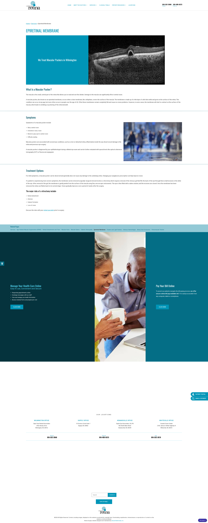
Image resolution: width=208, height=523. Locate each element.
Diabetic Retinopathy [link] (87, 229)
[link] (2, 264)
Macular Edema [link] (75, 229)
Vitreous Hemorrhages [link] (129, 229)
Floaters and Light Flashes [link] (114, 229)
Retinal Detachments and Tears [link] (51, 229)
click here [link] (16, 307)
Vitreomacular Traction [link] (157, 229)
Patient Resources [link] (118, 5)
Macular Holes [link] (65, 229)
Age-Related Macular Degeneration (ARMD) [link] (29, 229)
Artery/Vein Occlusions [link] (143, 229)
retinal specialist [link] (48, 210)
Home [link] (69, 5)
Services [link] (93, 5)
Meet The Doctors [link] (80, 5)
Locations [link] (131, 5)
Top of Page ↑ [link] (104, 501)
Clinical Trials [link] (104, 5)
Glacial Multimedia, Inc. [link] (118, 520)
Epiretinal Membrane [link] (99, 229)
